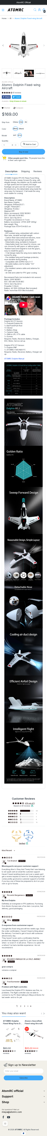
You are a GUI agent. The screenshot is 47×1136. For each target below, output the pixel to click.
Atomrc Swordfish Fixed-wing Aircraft (34, 1022)
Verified (22, 843)
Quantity (5, 141)
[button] (7, 93)
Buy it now (23, 152)
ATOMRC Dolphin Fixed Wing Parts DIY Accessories (12, 1022)
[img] (7, 857)
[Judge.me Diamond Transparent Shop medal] (28, 835)
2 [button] (20, 1006)
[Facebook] (3, 1117)
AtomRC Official (7, 82)
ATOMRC (19, 1130)
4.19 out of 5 (30, 803)
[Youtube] (8, 1117)
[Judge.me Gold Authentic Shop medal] (16, 835)
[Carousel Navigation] (42, 1013)
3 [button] (24, 1006)
